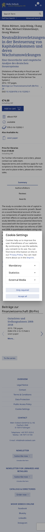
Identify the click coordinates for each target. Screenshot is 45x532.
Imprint (30, 257)
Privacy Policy (16, 254)
